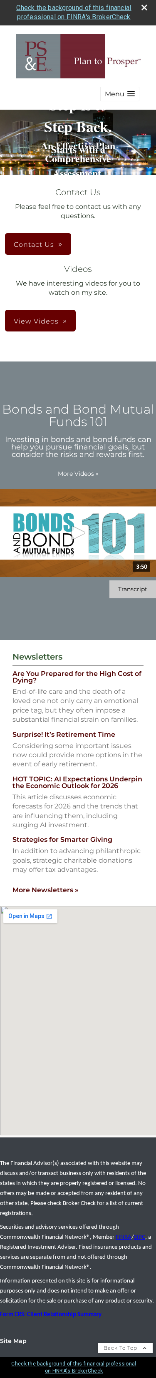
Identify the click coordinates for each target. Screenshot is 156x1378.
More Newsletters (45, 890)
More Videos (78, 474)
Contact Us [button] (34, 244)
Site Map (13, 1341)
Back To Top (121, 1348)
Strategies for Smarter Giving (62, 839)
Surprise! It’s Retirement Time (63, 734)
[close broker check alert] (144, 7)
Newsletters (37, 657)
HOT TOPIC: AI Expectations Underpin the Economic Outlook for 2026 (77, 782)
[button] (119, 94)
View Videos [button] (36, 321)
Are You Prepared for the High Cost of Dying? (76, 677)
